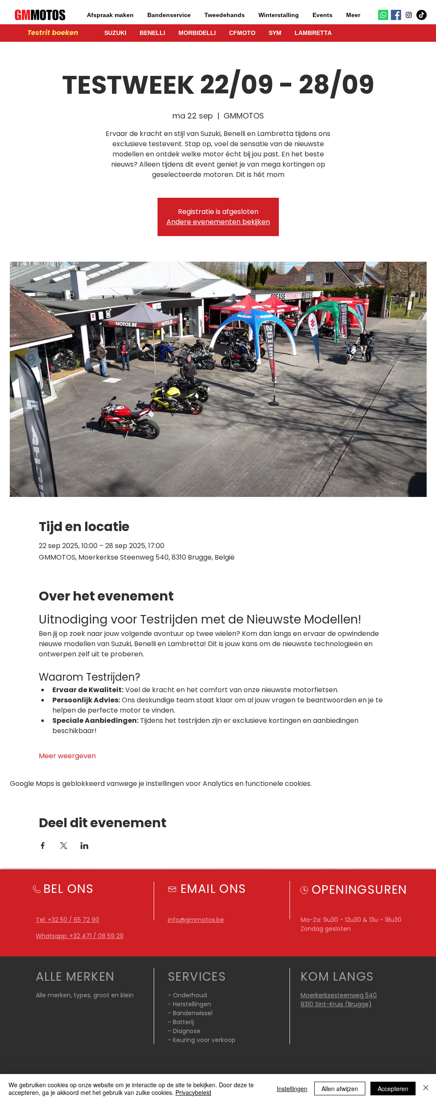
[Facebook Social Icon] (396, 15)
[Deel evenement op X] (64, 845)
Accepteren (393, 1088)
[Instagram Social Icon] (409, 15)
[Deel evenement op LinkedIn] (84, 845)
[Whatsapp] (383, 15)
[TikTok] (421, 15)
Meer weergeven (67, 756)
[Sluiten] (426, 1088)
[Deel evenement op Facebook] (43, 845)
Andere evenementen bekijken (218, 222)
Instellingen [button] (292, 1088)
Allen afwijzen (339, 1088)
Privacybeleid (193, 1092)
